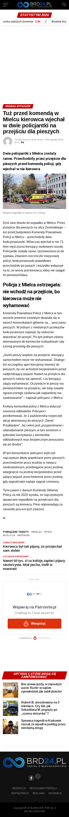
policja (9, 535)
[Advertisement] (34, 63)
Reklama (39, 793)
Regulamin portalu (43, 788)
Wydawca (55, 793)
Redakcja (19, 788)
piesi (49, 532)
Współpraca (20, 793)
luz (22, 142)
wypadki (24, 535)
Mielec (37, 532)
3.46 (32, 21)
